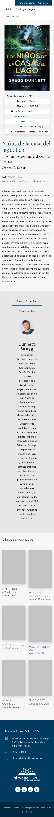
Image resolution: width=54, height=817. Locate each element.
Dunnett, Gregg (14, 167)
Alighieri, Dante (10, 648)
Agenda (33, 9)
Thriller (45, 181)
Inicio (9, 9)
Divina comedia (13, 644)
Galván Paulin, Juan (38, 704)
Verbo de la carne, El (10, 702)
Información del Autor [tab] (27, 301)
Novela (26, 181)
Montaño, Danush (11, 707)
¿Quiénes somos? (28, 2)
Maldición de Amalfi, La (11, 590)
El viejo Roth (37, 700)
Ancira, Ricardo (36, 653)
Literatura (17, 181)
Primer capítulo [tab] (27, 310)
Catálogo (21, 9)
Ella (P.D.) (34, 592)
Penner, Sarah (9, 595)
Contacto (43, 2)
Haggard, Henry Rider (39, 599)
